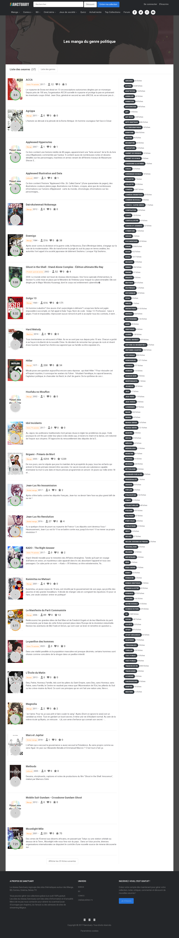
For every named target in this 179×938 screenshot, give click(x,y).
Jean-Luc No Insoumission (41, 485)
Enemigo (31, 235)
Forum (127, 12)
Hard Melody (33, 329)
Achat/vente (95, 12)
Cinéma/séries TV (85, 900)
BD (37, 12)
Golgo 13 (31, 298)
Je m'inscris (126, 901)
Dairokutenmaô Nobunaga (41, 204)
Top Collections (112, 12)
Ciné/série (49, 12)
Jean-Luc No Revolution (40, 516)
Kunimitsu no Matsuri (38, 579)
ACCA (29, 79)
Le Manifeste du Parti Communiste (46, 610)
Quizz (83, 12)
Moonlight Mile (34, 828)
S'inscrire (164, 4)
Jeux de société (67, 12)
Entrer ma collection (108, 4)
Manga (14, 12)
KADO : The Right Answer (40, 547)
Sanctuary (87, 925)
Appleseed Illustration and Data (44, 173)
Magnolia (31, 703)
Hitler (29, 360)
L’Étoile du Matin (35, 672)
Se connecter (150, 4)
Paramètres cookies (89, 931)
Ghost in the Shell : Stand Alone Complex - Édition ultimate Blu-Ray (64, 267)
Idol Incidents (34, 423)
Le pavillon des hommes (40, 641)
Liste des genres (48, 69)
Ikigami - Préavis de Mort (40, 454)
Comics (27, 12)
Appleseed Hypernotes (39, 142)
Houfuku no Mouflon (38, 391)
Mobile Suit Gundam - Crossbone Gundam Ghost (54, 797)
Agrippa (30, 110)
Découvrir (90, 4)
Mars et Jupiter (35, 735)
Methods (31, 766)
